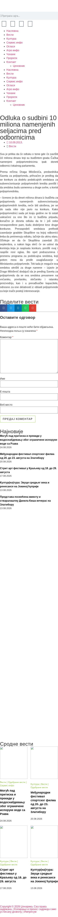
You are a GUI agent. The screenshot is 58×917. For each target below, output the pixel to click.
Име (2, 378)
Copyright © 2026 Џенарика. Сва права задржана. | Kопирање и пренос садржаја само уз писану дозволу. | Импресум (28, 909)
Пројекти (11, 58)
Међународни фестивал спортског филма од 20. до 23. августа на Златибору (27, 456)
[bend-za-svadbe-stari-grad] (29, 603)
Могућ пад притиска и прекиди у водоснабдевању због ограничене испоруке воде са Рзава (28, 440)
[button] (3, 308)
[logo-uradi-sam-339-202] (29, 530)
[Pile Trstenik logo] (29, 640)
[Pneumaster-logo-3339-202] (29, 714)
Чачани (10, 54)
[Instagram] (13, 24)
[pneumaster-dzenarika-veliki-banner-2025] (29, 738)
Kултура (11, 38)
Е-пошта (5, 391)
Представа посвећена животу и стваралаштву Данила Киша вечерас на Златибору (25, 500)
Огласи (10, 46)
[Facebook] (4, 24)
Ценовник (19, 66)
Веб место (6, 405)
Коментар (6, 337)
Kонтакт (11, 62)
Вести (10, 34)
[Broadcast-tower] (30, 24)
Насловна (12, 30)
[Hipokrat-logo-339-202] (29, 677)
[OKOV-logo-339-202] (29, 566)
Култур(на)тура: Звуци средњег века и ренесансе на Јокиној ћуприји (24, 484)
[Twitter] (21, 24)
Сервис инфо (14, 42)
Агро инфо (12, 50)
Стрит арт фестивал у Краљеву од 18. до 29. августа (28, 470)
